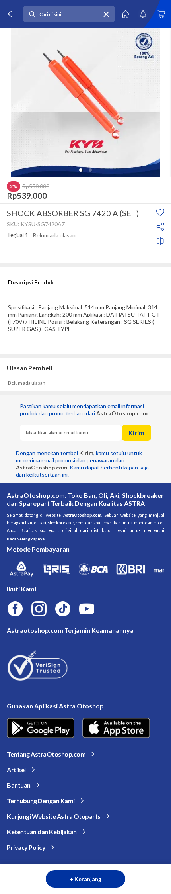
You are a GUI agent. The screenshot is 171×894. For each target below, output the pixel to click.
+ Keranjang (85, 879)
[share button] (160, 227)
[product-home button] (125, 14)
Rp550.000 (35, 186)
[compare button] (160, 241)
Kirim (136, 432)
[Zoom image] (85, 102)
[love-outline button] (160, 212)
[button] (80, 170)
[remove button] (106, 14)
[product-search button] (32, 14)
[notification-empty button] (143, 14)
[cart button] (161, 14)
